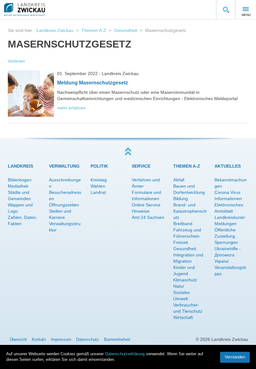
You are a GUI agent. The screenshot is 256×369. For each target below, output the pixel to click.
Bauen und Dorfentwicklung (189, 189)
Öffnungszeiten (64, 204)
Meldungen (225, 223)
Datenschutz (87, 339)
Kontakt (39, 339)
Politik (99, 166)
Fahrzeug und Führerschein (187, 233)
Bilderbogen (20, 179)
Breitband (182, 223)
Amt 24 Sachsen (148, 217)
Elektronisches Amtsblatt (228, 208)
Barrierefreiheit (117, 339)
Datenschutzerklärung (125, 353)
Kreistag (99, 179)
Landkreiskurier (229, 217)
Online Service (146, 204)
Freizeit (180, 242)
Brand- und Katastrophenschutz (190, 211)
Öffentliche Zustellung (225, 233)
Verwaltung (64, 166)
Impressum (61, 339)
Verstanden (235, 357)
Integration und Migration (188, 258)
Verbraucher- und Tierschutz (187, 308)
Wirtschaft (183, 317)
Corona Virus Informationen (228, 195)
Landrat (98, 192)
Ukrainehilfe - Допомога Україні (227, 255)
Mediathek (18, 186)
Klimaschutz (185, 279)
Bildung (180, 198)
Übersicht (18, 339)
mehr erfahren (71, 107)
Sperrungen (226, 242)
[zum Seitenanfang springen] (128, 151)
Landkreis (20, 166)
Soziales (181, 292)
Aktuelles (227, 166)
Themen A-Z (93, 30)
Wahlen (98, 186)
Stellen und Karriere (60, 214)
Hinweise (141, 211)
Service (141, 166)
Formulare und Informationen (146, 195)
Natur (178, 286)
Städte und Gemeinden (19, 195)
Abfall (178, 179)
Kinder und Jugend (184, 270)
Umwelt (180, 298)
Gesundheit (125, 30)
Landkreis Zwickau (55, 30)
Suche (225, 9)
